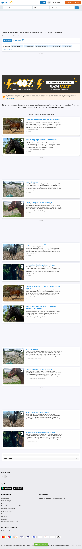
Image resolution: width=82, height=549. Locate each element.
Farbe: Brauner (28, 46)
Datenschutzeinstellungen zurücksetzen (13, 506)
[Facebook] (2, 476)
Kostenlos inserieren (74, 2)
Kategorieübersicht (7, 511)
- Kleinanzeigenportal (52, 498)
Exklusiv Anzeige (6, 531)
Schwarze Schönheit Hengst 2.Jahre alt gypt (40, 265)
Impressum (4, 519)
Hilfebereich (5, 498)
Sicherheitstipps (6, 501)
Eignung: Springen (54, 46)
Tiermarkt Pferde (16, 46)
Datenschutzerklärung (8, 508)
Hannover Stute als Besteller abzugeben (39, 202)
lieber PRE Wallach (32, 182)
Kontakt (3, 514)
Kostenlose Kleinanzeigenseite (61, 545)
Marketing (4, 516)
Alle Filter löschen (8, 49)
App (44, 2)
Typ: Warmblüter (66, 46)
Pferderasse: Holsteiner (41, 46)
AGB (2, 503)
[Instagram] (7, 476)
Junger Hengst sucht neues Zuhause (37, 245)
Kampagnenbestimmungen (9, 522)
